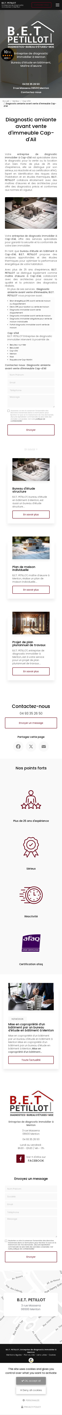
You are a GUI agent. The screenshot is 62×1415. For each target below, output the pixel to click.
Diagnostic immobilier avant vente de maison (30, 315)
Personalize (32, 1400)
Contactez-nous (41, 5)
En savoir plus (31, 514)
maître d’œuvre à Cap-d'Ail (23, 276)
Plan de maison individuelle (23, 568)
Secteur (15, 101)
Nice (12, 356)
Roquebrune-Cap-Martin (21, 359)
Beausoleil (14, 347)
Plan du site (29, 1355)
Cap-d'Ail (26, 101)
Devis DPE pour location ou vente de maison (29, 306)
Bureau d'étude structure (23, 490)
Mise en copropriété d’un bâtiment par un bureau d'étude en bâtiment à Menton (31, 1027)
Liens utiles (42, 1355)
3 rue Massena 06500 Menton (31, 88)
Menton (13, 353)
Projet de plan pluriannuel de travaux (28, 643)
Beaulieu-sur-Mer (18, 344)
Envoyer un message (31, 723)
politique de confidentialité (22, 1249)
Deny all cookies (32, 1390)
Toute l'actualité (31, 1060)
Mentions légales (14, 1355)
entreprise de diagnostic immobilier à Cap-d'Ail (31, 156)
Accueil (5, 101)
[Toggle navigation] (57, 5)
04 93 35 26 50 (31, 84)
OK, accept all (32, 1380)
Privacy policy (32, 1407)
